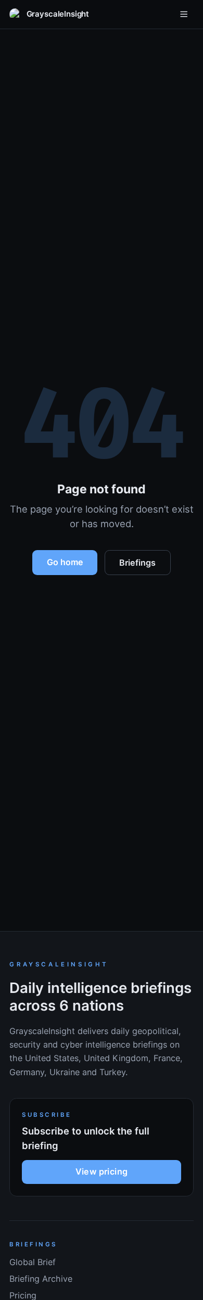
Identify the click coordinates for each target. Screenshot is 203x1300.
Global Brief (32, 1262)
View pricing (101, 1171)
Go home (65, 562)
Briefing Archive (40, 1278)
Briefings (137, 562)
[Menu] (184, 14)
